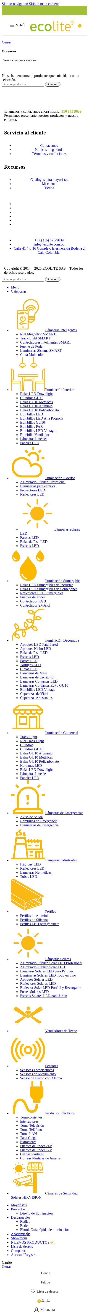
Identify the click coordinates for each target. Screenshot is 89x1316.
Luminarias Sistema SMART (41, 350)
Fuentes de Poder (32, 597)
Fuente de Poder (32, 346)
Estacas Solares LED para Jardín (43, 996)
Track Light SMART (35, 338)
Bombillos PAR (31, 426)
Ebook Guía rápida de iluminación (45, 1230)
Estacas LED (29, 546)
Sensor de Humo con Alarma (41, 1078)
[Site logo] (52, 36)
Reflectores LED (32, 494)
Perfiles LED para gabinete (39, 924)
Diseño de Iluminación (36, 1213)
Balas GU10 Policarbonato (39, 410)
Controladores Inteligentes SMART (45, 342)
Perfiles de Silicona (34, 920)
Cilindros (26, 745)
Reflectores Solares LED (38, 983)
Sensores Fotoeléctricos (37, 1070)
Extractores (28, 1142)
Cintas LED (28, 669)
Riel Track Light (32, 741)
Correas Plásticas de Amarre (40, 1158)
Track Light (28, 737)
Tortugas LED (30, 665)
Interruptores (29, 1121)
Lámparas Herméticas (35, 872)
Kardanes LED (31, 765)
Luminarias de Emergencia (39, 825)
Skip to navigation (15, 4)
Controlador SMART (35, 605)
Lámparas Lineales (33, 439)
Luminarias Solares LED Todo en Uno (48, 975)
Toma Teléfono (31, 1129)
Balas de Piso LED (34, 542)
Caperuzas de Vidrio (35, 694)
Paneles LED (29, 443)
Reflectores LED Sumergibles (41, 593)
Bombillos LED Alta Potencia (41, 418)
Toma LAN (28, 1134)
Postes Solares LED (34, 992)
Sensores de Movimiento (38, 1074)
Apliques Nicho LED (35, 648)
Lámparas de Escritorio (36, 677)
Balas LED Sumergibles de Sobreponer (48, 589)
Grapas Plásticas (32, 1154)
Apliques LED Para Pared (39, 644)
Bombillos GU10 (32, 422)
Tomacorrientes (31, 1117)
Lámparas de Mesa (33, 673)
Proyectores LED (32, 490)
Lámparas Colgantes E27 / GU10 (44, 685)
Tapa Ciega (28, 1138)
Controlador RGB (33, 601)
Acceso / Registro (24, 1255)
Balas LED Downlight (36, 394)
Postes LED (28, 661)
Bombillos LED (31, 414)
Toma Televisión (32, 1125)
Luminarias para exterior (37, 486)
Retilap (25, 1221)
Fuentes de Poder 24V (36, 1146)
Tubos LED (28, 876)
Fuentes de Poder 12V (36, 1150)
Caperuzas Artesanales (36, 698)
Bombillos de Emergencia (38, 821)
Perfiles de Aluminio (35, 916)
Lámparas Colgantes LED (39, 681)
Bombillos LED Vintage (37, 431)
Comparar (18, 1251)
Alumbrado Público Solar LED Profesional (51, 963)
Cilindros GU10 (31, 398)
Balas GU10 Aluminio (36, 406)
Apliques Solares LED (36, 979)
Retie (24, 1225)
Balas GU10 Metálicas (36, 402)
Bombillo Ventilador (34, 435)
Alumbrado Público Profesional (42, 482)
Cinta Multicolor (32, 355)
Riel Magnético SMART (38, 334)
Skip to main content (44, 4)
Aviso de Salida (31, 817)
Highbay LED (30, 864)
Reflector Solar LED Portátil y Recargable (50, 988)
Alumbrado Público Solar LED (42, 967)
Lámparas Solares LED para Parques (46, 971)
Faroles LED (29, 537)
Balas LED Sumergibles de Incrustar (46, 585)
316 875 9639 (71, 111)
